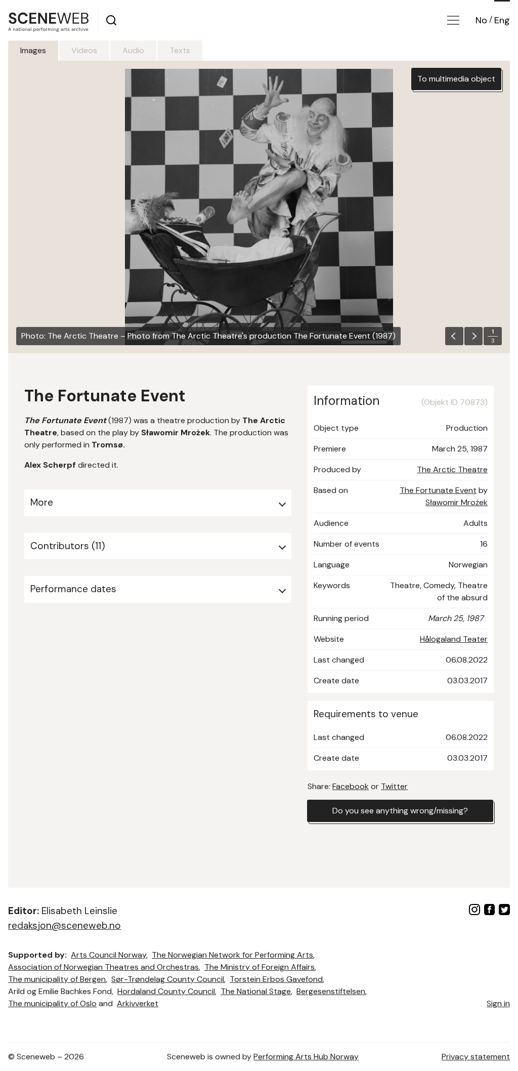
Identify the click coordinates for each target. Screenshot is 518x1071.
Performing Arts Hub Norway (306, 1056)
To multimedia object (456, 78)
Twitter (394, 786)
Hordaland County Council (166, 991)
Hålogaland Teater (454, 639)
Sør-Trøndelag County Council (167, 979)
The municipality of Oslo (52, 1003)
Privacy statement (476, 1056)
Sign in (498, 1003)
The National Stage (256, 991)
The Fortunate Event (438, 490)
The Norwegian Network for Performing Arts (232, 955)
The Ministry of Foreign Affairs (259, 967)
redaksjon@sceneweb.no (64, 925)
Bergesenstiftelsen (330, 991)
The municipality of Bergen (57, 979)
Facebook (350, 786)
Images (33, 50)
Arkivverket (137, 1003)
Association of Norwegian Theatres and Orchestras (103, 967)
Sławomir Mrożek (456, 502)
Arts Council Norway (108, 955)
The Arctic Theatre (452, 469)
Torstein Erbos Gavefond (276, 979)
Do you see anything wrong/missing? (400, 810)
